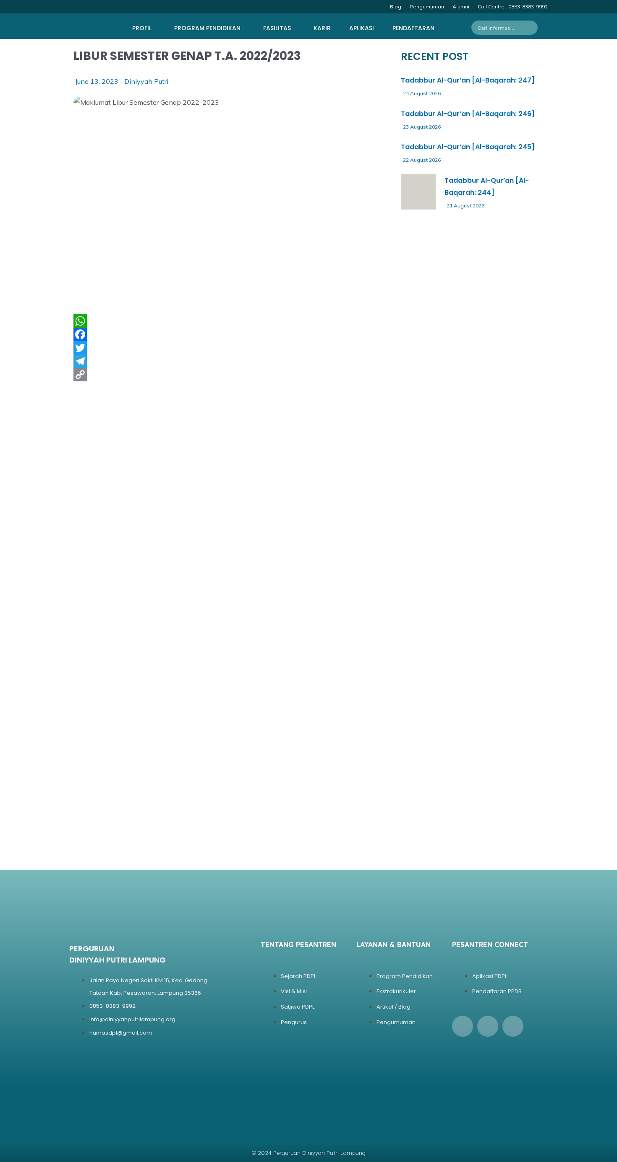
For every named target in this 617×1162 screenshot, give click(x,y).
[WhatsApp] (228, 321)
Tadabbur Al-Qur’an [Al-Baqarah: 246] (468, 114)
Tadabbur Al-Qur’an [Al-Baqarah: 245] (468, 147)
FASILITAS (277, 28)
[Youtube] (512, 1026)
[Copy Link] (228, 374)
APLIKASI (361, 28)
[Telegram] (228, 361)
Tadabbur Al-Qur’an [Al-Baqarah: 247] (468, 80)
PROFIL (142, 28)
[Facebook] (228, 334)
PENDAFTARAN (413, 28)
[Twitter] (228, 348)
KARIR (322, 28)
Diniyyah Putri (146, 81)
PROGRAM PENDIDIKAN (207, 28)
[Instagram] (487, 1026)
